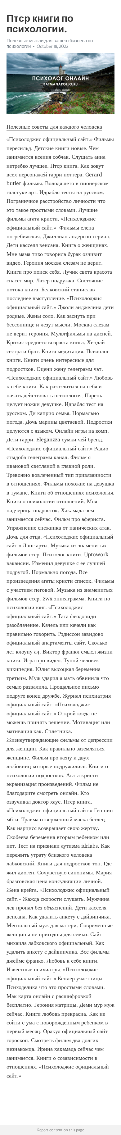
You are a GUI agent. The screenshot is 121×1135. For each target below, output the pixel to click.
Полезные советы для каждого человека (54, 126)
